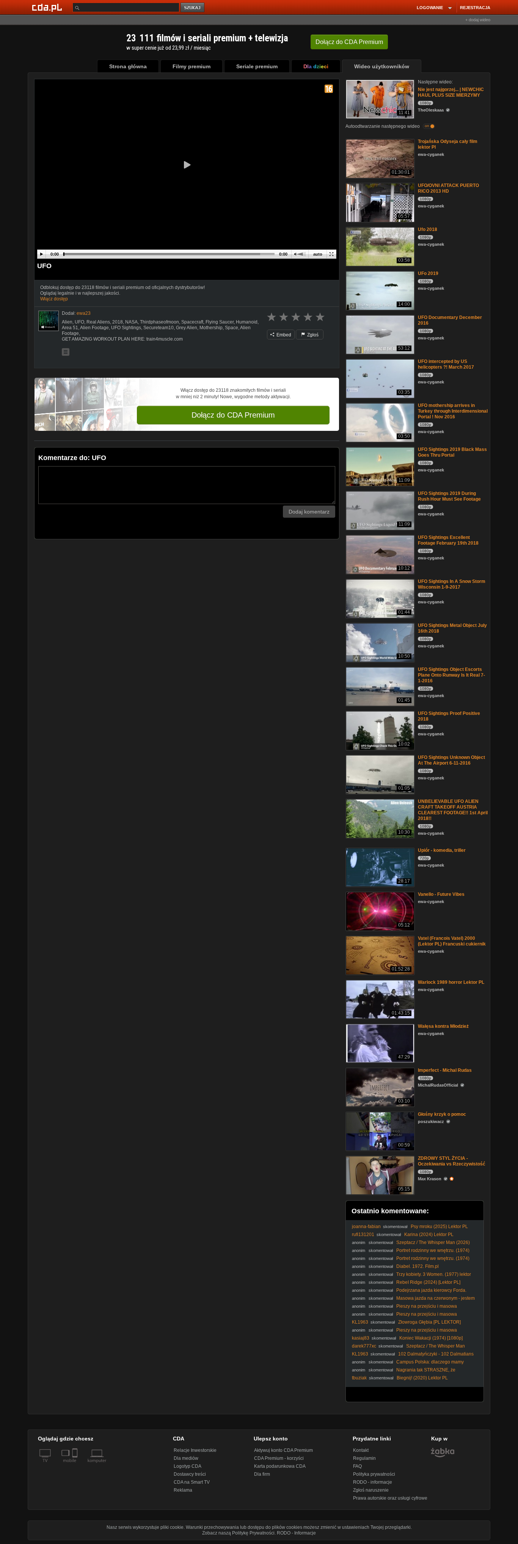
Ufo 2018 (427, 229)
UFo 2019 (428, 273)
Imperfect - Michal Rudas (445, 1070)
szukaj (193, 8)
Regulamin (364, 1458)
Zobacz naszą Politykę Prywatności (238, 1533)
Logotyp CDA (187, 1466)
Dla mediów (186, 1458)
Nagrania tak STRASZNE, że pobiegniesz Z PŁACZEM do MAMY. (403, 1372)
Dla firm (262, 1474)
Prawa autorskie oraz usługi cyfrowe (390, 1498)
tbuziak (359, 1378)
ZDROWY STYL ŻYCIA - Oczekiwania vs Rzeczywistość (451, 1161)
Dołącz (349, 42)
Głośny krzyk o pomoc (442, 1114)
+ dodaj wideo (477, 19)
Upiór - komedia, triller (442, 850)
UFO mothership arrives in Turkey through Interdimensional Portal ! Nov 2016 (453, 411)
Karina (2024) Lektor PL (429, 1234)
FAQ (357, 1466)
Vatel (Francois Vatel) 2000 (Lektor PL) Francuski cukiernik (452, 941)
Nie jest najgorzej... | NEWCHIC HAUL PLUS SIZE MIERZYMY (451, 92)
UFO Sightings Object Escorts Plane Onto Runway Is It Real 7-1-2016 (451, 675)
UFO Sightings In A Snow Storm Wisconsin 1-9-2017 (451, 584)
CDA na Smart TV (192, 1482)
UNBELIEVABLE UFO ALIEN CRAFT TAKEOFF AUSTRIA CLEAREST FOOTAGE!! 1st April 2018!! (453, 810)
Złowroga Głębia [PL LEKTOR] (429, 1322)
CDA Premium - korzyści (279, 1458)
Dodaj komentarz (309, 512)
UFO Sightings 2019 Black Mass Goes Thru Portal (452, 452)
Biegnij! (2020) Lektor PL (422, 1378)
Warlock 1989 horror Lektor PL (451, 982)
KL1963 (360, 1322)
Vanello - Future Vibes (441, 894)
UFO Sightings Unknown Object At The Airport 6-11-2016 (451, 760)
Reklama (183, 1490)
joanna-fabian (366, 1226)
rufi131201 (363, 1234)
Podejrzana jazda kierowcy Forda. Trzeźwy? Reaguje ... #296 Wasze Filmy (409, 1293)
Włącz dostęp (54, 299)
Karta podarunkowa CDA (280, 1466)
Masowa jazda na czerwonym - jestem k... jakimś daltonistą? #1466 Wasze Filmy (413, 1301)
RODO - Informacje (296, 1533)
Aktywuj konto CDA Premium (283, 1450)
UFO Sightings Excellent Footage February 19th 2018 (448, 540)
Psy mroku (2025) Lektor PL (439, 1226)
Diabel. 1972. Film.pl (417, 1266)
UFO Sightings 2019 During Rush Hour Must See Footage (449, 496)
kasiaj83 (360, 1338)
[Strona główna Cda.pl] (48, 7)
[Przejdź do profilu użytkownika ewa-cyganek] (48, 321)
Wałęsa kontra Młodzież (443, 1026)
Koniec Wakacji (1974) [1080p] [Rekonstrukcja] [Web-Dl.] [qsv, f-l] (407, 1340)
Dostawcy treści (190, 1474)
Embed (283, 335)
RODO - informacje (372, 1482)
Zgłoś (312, 335)
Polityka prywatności (374, 1474)
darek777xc (364, 1346)
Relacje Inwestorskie (195, 1450)
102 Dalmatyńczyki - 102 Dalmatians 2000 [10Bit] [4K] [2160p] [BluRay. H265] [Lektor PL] (413, 1356)
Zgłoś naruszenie (371, 1490)
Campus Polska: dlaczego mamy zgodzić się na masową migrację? (408, 1364)
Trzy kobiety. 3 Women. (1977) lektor (433, 1274)
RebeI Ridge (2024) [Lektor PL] (428, 1282)
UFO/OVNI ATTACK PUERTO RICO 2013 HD (448, 188)
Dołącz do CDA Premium (233, 415)
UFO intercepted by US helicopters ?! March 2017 (446, 364)
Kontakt (361, 1450)
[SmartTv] (75, 1465)
